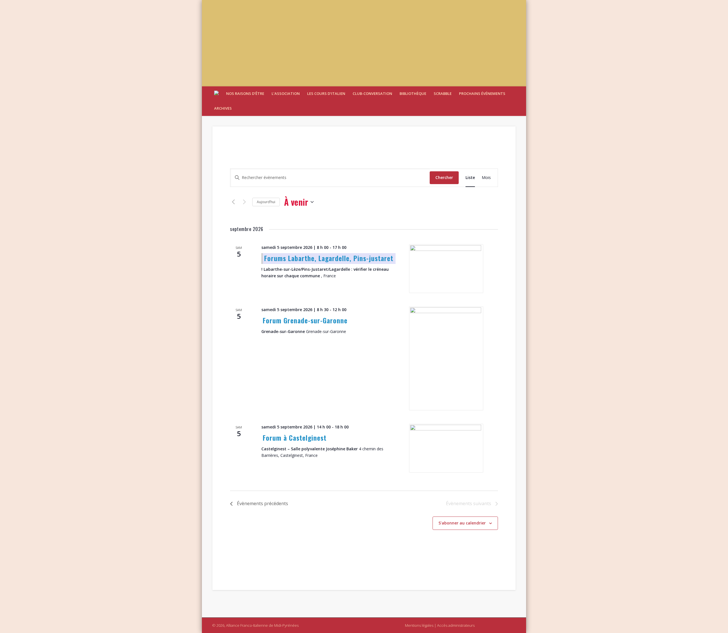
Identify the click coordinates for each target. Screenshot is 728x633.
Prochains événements (482, 93)
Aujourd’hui (266, 201)
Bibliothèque (413, 93)
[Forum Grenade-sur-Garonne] (446, 358)
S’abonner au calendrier (462, 523)
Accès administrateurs (456, 625)
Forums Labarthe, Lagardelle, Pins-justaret (328, 258)
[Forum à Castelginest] (446, 448)
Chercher (444, 177)
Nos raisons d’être (245, 93)
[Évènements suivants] (244, 202)
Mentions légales (419, 625)
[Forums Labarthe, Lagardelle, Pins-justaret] (446, 268)
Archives (223, 108)
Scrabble (443, 93)
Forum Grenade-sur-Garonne (305, 320)
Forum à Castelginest (294, 437)
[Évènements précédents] (233, 202)
